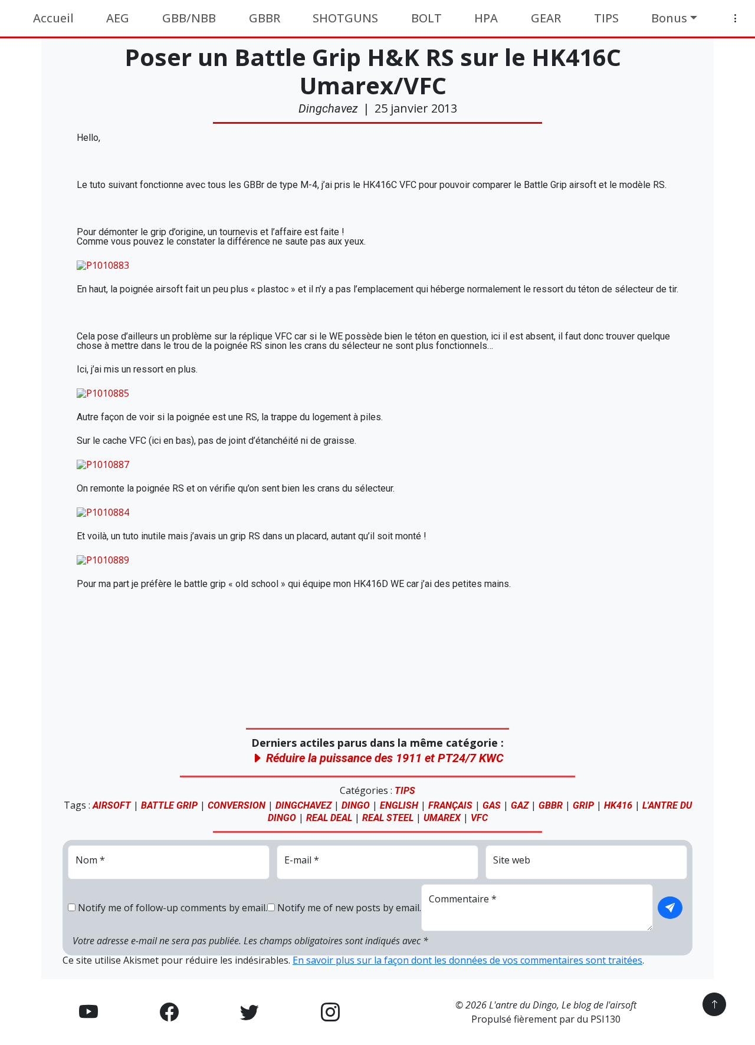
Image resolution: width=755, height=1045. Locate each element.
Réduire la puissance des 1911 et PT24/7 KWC (383, 758)
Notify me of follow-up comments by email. (172, 907)
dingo (356, 805)
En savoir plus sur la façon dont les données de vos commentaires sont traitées (467, 960)
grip (583, 805)
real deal (329, 817)
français (450, 805)
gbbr (551, 805)
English (399, 805)
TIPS (405, 790)
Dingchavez (328, 108)
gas (491, 805)
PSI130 (605, 1019)
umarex (442, 817)
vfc (479, 817)
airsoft (112, 805)
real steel (387, 817)
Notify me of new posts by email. (349, 907)
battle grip (169, 805)
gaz (519, 805)
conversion (236, 805)
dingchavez (303, 805)
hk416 (618, 805)
